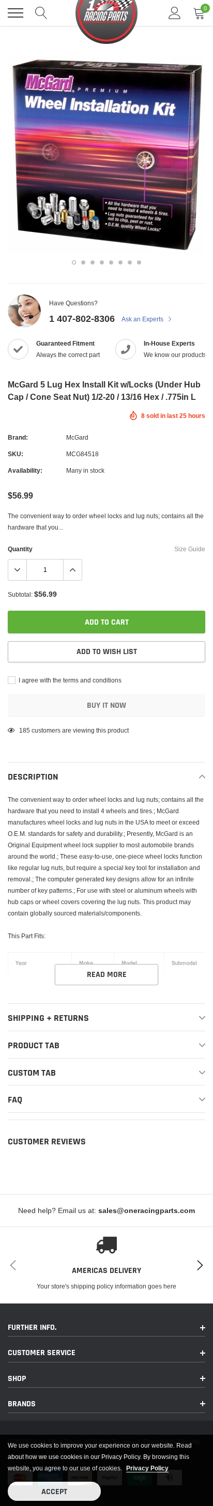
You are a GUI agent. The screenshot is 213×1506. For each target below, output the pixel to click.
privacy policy (147, 1468)
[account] (175, 13)
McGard (77, 437)
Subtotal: (20, 594)
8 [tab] (139, 262)
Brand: (18, 437)
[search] (41, 13)
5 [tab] (111, 262)
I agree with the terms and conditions (69, 680)
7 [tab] (130, 262)
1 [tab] (74, 262)
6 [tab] (120, 262)
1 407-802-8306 (82, 318)
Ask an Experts (143, 319)
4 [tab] (102, 262)
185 (24, 730)
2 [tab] (83, 262)
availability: (25, 470)
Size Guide (189, 549)
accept (54, 1491)
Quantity (20, 549)
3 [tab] (92, 262)
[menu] (15, 13)
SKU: (15, 454)
